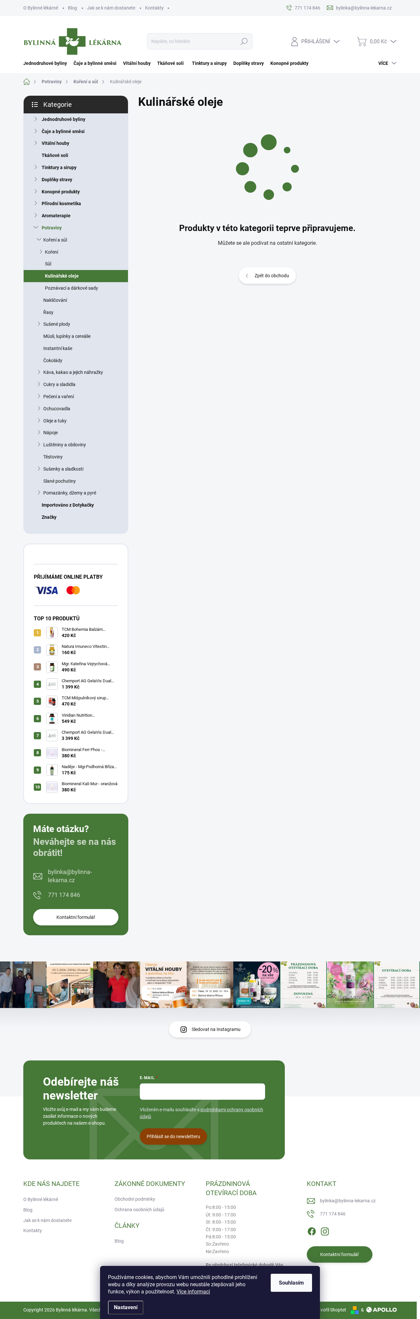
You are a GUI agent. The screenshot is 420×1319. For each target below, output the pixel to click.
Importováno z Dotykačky (68, 505)
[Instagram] (325, 1230)
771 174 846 (64, 894)
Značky (49, 517)
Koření (51, 252)
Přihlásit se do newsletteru (173, 1136)
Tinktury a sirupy (59, 167)
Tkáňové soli (55, 155)
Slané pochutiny (59, 481)
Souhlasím (291, 1283)
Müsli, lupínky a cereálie (67, 336)
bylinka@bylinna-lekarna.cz (70, 875)
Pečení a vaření (58, 396)
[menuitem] (46, 63)
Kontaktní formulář (75, 917)
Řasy (48, 312)
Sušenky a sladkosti (63, 469)
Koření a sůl (55, 239)
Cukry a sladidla (59, 384)
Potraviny (52, 227)
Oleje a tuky (55, 420)
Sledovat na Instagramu (216, 1029)
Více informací (193, 1292)
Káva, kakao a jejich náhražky (73, 372)
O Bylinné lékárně (40, 7)
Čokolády (52, 360)
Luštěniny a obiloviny (64, 444)
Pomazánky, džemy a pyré (69, 492)
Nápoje (50, 432)
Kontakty (154, 7)
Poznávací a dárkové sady (71, 288)
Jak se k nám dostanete (111, 7)
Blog (72, 7)
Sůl (48, 263)
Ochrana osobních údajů (139, 1209)
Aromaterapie (56, 215)
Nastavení (125, 1307)
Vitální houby (55, 143)
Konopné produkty (61, 191)
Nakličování (55, 300)
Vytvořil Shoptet (330, 1309)
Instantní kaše (57, 348)
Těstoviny (53, 456)
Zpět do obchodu (272, 275)
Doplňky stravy (57, 179)
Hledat (244, 41)
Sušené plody (56, 324)
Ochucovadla (56, 408)
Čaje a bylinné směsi (63, 131)
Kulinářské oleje (62, 276)
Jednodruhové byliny (63, 119)
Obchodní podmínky (135, 1199)
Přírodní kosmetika (61, 203)
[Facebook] (312, 1230)
